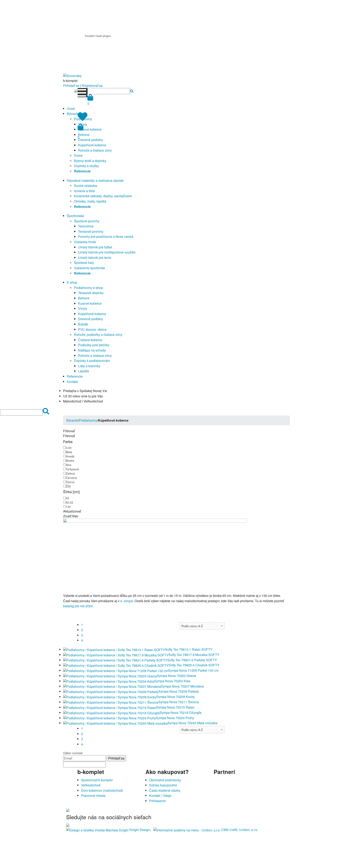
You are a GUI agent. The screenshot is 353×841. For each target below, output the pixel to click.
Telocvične (86, 226)
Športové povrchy (86, 221)
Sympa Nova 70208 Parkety (178, 691)
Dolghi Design (139, 829)
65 (67, 498)
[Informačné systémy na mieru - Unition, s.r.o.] (186, 829)
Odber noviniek (73, 753)
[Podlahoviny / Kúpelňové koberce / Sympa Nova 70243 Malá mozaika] (115, 723)
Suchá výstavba (85, 185)
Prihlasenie (157, 800)
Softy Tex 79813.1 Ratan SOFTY (188, 649)
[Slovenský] (72, 75)
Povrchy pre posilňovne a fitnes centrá (105, 236)
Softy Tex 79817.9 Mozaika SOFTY (194, 654)
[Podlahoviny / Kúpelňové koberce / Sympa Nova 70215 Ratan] (109, 707)
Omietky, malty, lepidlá (90, 201)
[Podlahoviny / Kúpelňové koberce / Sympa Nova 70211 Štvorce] (110, 702)
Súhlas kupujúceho (163, 785)
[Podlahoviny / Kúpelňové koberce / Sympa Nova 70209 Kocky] (109, 696)
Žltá (68, 486)
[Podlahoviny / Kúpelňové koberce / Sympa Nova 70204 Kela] (108, 681)
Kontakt (72, 381)
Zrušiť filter (70, 516)
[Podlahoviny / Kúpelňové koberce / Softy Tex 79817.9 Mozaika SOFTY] (116, 654)
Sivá (68, 465)
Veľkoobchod (90, 785)
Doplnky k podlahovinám (92, 360)
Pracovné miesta (93, 795)
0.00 (68, 448)
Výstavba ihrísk (85, 241)
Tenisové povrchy (90, 231)
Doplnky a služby (86, 165)
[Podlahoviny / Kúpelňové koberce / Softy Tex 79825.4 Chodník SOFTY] (116, 665)
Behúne (83, 298)
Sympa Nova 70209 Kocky (175, 696)
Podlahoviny (88, 420)
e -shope (126, 601)
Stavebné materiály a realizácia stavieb (95, 180)
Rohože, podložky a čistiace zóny (98, 334)
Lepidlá (83, 371)
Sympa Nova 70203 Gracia (176, 675)
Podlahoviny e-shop (88, 287)
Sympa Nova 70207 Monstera (182, 686)
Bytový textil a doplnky (90, 160)
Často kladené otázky (164, 790)
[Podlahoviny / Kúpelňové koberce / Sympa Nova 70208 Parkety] (110, 691)
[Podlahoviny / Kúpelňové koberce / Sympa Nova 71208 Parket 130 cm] (115, 670)
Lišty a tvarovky (89, 366)
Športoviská (75, 215)
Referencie (75, 376)
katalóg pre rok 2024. (78, 606)
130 (68, 507)
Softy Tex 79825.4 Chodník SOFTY (194, 665)
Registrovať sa (92, 85)
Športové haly (84, 262)
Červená (71, 478)
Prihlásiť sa (71, 85)
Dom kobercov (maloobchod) (102, 790)
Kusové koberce (90, 129)
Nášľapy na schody (92, 350)
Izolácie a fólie (84, 190)
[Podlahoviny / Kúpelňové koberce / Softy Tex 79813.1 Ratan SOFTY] (114, 649)
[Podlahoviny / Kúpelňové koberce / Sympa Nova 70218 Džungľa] (111, 712)
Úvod (71, 108)
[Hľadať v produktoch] (131, 91)
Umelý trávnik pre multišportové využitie (106, 252)
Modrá (70, 461)
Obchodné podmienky (165, 780)
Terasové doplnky (91, 292)
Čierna (70, 482)
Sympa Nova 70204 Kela (172, 681)
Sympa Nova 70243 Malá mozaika (192, 723)
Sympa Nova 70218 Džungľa (180, 712)
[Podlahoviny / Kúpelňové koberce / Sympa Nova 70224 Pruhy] (109, 717)
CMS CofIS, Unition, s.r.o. (239, 829)
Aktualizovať (72, 511)
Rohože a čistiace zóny (95, 150)
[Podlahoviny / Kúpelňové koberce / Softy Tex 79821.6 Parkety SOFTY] (115, 660)
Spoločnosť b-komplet (97, 780)
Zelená (70, 473)
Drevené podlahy (90, 139)
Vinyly (82, 308)
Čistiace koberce (90, 339)
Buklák (83, 324)
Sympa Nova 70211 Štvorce (178, 702)
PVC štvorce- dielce (92, 329)
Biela (69, 452)
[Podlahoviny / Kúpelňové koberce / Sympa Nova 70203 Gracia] (110, 675)
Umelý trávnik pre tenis (94, 257)
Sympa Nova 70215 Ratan (175, 707)
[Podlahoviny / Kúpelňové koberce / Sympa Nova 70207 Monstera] (112, 686)
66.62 (69, 502)
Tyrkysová (72, 469)
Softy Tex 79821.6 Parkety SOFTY (192, 660)
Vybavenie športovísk (89, 268)
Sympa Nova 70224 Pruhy (175, 717)
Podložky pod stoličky (93, 345)
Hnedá (70, 456)
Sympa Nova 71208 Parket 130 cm (193, 670)
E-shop (72, 282)
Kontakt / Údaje (160, 795)
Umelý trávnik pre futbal (95, 247)
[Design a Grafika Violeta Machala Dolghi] (97, 829)
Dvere (78, 155)
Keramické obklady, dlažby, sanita (98, 196)
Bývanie (73, 113)
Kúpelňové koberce (92, 145)
